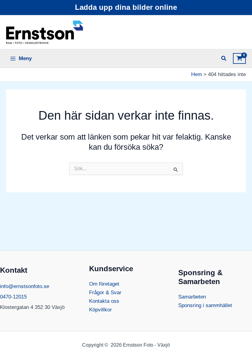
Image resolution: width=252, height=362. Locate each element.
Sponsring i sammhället (205, 305)
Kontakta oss (104, 301)
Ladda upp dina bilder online (126, 7)
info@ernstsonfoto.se (24, 286)
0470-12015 (13, 297)
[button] (224, 59)
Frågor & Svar (105, 292)
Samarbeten (192, 297)
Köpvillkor (100, 310)
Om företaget (104, 284)
